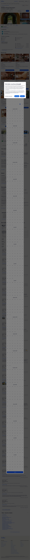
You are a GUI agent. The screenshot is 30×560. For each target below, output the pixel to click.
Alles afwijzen (17, 96)
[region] (15, 90)
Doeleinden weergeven (8, 96)
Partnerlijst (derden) (7, 93)
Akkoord (22, 96)
